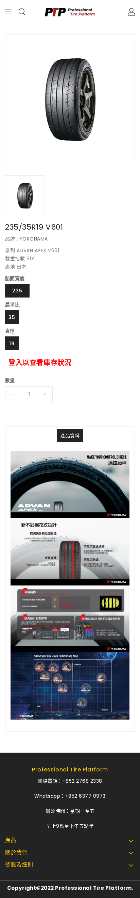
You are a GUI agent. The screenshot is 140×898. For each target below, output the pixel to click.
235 (17, 290)
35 (11, 317)
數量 (10, 380)
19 (12, 343)
